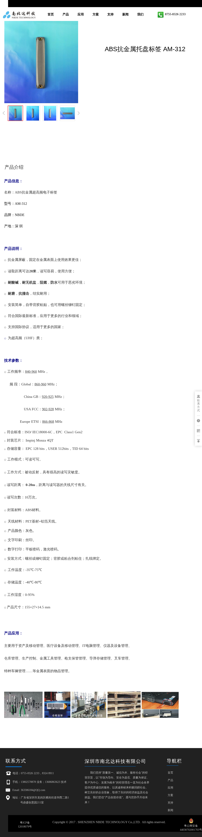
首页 (51, 14)
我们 (140, 14)
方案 (96, 14)
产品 (66, 14)
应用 (81, 14)
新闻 (125, 14)
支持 (110, 14)
